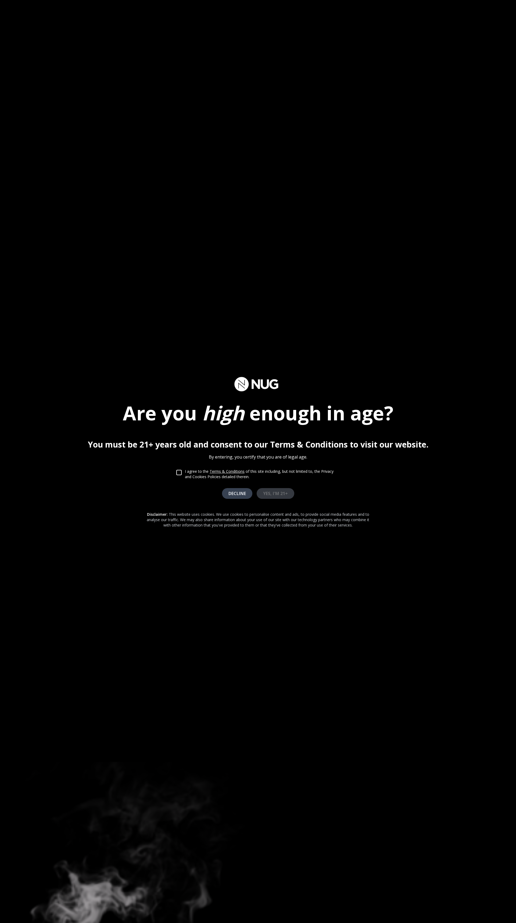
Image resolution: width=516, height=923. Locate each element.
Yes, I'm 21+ (275, 493)
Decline (237, 493)
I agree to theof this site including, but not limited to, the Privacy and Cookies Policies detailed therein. (259, 474)
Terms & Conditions (227, 471)
